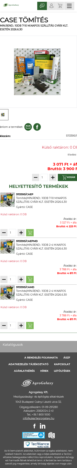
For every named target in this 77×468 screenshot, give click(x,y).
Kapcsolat (62, 364)
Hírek (44, 370)
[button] (60, 6)
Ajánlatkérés (24, 370)
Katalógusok (13, 345)
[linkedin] (42, 426)
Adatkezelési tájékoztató (28, 364)
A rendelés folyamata (41, 357)
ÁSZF (66, 357)
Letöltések (62, 370)
